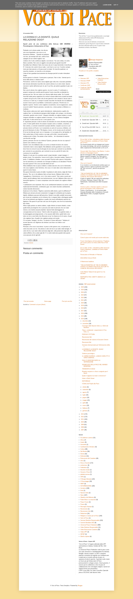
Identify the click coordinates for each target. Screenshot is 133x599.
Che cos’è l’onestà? (86, 163)
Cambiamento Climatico (87, 447)
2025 (82, 289)
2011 (82, 419)
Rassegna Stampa (86, 506)
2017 (82, 311)
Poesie (82, 504)
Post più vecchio (67, 301)
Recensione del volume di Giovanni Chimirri (95, 339)
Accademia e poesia (86, 437)
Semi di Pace (84, 518)
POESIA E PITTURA (88, 334)
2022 (82, 297)
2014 (82, 318)
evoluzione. (83, 465)
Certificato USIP (85, 85)
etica (81, 460)
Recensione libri (87, 337)
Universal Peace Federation (88, 525)
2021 (82, 300)
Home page (47, 301)
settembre (86, 389)
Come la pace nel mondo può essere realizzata (94, 237)
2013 (82, 414)
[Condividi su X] (32, 240)
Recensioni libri (86, 342)
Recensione (83, 509)
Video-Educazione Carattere (103, 79)
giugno (85, 397)
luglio (84, 395)
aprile (84, 403)
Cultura (82, 449)
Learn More (107, 5)
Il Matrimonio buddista (87, 261)
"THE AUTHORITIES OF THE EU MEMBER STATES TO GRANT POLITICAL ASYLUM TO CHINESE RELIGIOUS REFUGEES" (94, 175)
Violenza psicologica (88, 353)
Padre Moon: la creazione (88, 499)
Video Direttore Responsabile (102, 83)
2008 (82, 427)
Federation (83, 467)
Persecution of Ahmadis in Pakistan (91, 254)
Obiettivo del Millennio (87, 497)
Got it (116, 5)
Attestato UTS (84, 83)
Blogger (80, 585)
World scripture (84, 536)
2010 (82, 422)
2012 (82, 416)
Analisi (82, 442)
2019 (82, 305)
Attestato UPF (84, 78)
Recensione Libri (85, 511)
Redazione (83, 513)
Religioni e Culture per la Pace (89, 516)
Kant (81, 490)
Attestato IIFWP (85, 81)
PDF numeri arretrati (89, 284)
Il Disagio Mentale (85, 479)
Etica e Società (85, 463)
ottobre (85, 387)
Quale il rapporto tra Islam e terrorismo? (94, 376)
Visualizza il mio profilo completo (89, 71)
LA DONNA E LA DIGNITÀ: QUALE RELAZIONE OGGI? (92, 350)
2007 (82, 430)
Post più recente (29, 301)
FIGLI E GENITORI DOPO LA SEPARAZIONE (91, 361)
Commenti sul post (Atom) (37, 304)
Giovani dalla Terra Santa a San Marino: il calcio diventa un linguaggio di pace (94, 152)
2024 (82, 292)
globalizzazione (85, 474)
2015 (82, 316)
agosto (85, 392)
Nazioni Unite (84, 493)
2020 (82, 303)
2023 (82, 295)
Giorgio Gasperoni (97, 60)
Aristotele (83, 444)
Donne (31, 242)
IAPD (82, 477)
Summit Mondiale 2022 (87, 522)
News (82, 495)
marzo (85, 405)
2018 (82, 308)
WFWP (82, 534)
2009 (82, 424)
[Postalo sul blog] (31, 240)
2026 (82, 287)
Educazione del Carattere (88, 458)
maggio (85, 400)
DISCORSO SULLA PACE (88, 258)
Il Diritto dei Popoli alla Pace (90, 383)
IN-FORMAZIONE (85, 486)
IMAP (82, 483)
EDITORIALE (86, 381)
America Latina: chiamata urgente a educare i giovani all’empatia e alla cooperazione (94, 187)
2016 (82, 313)
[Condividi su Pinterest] (36, 240)
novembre (86, 323)
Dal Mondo (83, 451)
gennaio (85, 410)
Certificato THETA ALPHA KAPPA (85, 88)
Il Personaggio (84, 481)
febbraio (85, 408)
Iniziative (83, 488)
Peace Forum (84, 502)
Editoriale (83, 456)
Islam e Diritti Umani (88, 378)
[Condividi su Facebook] (34, 240)
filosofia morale (85, 470)
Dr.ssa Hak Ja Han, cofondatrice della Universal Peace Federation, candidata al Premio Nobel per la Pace (94, 141)
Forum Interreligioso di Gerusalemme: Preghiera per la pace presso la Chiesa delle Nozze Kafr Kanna (94, 242)
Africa (82, 440)
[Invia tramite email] (29, 240)
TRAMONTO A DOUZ (88, 369)
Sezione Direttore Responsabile (89, 520)
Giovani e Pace (85, 472)
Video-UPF (83, 532)
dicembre (85, 321)
